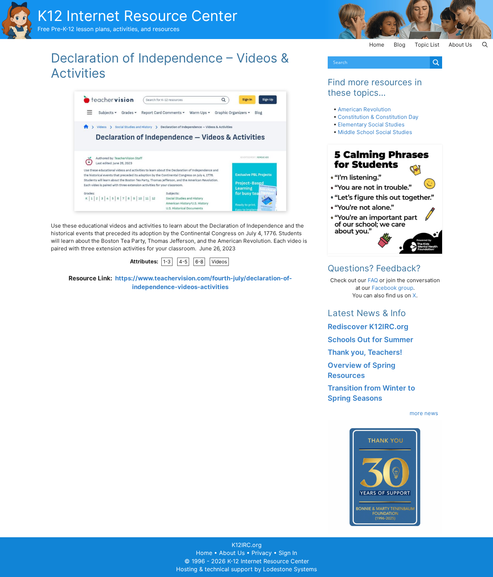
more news (424, 413)
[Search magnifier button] (436, 62)
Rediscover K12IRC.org (368, 326)
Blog (399, 44)
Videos (219, 261)
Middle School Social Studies (375, 132)
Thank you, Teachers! (365, 352)
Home (376, 44)
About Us (460, 44)
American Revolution (364, 109)
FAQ (373, 280)
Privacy (262, 552)
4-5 (183, 261)
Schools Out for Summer (370, 339)
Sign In (288, 552)
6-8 (199, 261)
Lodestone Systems (290, 569)
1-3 (167, 261)
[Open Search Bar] (485, 44)
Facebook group (392, 287)
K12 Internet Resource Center (137, 16)
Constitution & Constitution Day (378, 116)
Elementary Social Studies (371, 124)
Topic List (427, 44)
